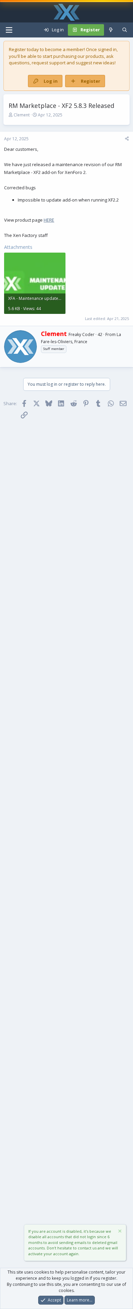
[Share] (126, 139)
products (95, 56)
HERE (49, 220)
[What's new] (111, 30)
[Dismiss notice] (119, 1232)
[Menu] (8, 29)
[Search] (125, 30)
